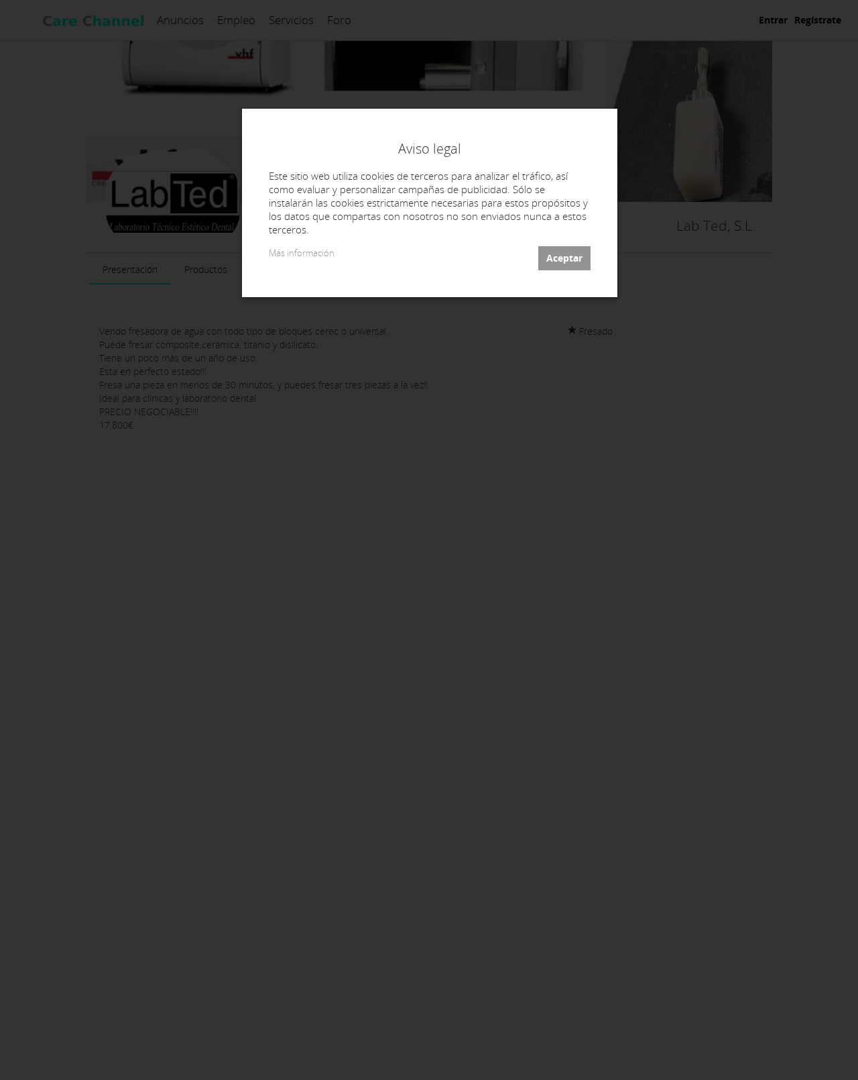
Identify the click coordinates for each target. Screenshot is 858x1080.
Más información (301, 253)
